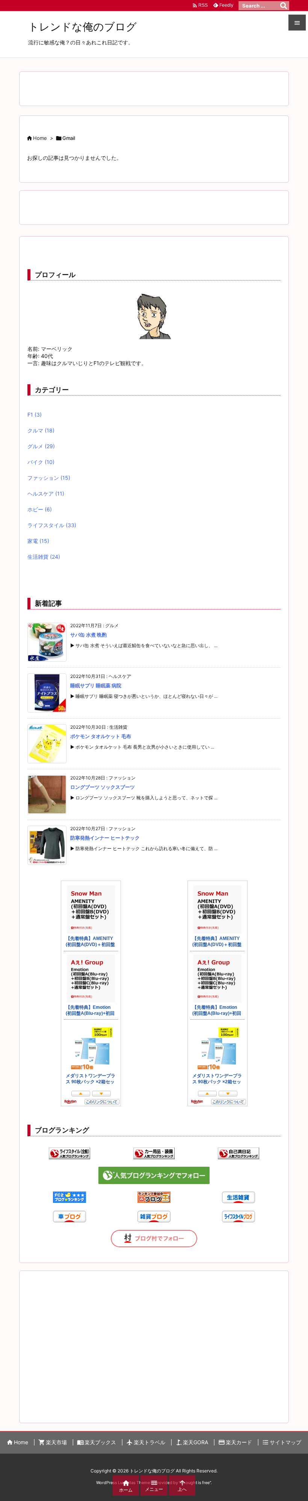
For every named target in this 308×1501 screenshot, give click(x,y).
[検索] (283, 5)
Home (40, 138)
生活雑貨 (43, 556)
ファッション (48, 478)
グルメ (41, 446)
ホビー (39, 509)
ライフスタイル (51, 525)
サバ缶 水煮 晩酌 (88, 635)
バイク (40, 462)
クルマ (40, 430)
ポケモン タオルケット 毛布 (100, 736)
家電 (38, 541)
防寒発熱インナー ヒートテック (105, 838)
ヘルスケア (45, 493)
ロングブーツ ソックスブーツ (102, 787)
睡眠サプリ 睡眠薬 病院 (95, 685)
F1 (34, 414)
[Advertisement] (154, 1339)
